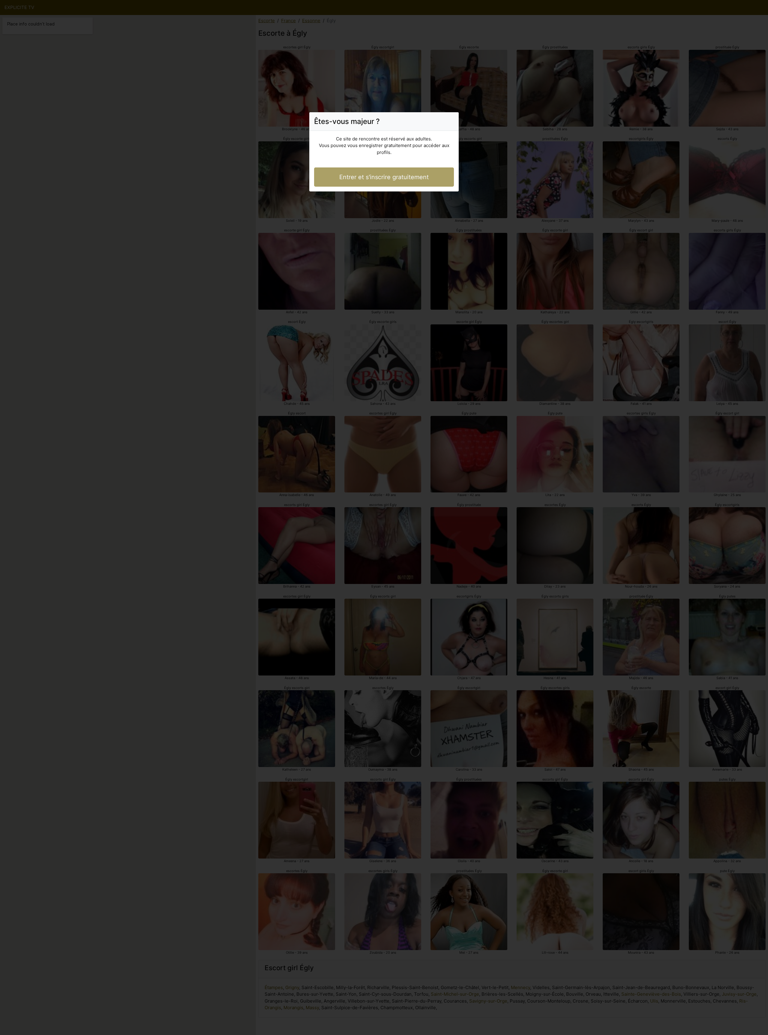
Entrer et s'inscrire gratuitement (384, 177)
